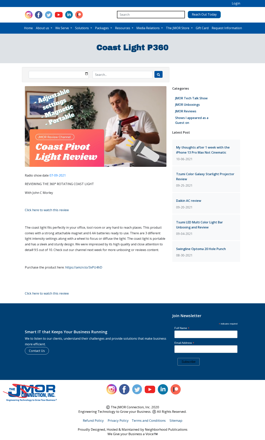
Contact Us (37, 351)
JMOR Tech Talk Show (191, 98)
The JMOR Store (178, 28)
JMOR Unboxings (187, 104)
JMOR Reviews (185, 111)
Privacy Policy (118, 420)
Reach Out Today (204, 14)
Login (236, 3)
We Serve (62, 28)
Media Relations (148, 28)
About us (43, 28)
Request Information (227, 28)
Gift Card (202, 28)
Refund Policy (93, 420)
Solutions (82, 28)
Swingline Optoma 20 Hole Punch (201, 249)
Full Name (181, 328)
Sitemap (176, 420)
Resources (123, 28)
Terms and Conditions (149, 420)
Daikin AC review (188, 201)
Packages (102, 28)
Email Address (184, 343)
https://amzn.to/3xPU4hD (83, 267)
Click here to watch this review (47, 210)
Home (28, 28)
